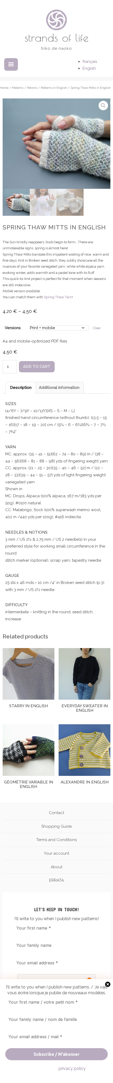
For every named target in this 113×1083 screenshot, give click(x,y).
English (89, 68)
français (90, 61)
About (56, 867)
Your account (56, 853)
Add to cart (36, 366)
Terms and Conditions (56, 839)
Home (4, 88)
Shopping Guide (56, 826)
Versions (13, 327)
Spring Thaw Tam (58, 297)
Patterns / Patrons (24, 88)
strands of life (56, 37)
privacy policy (72, 1068)
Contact (56, 812)
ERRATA (56, 880)
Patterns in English (54, 88)
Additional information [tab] (59, 387)
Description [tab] (21, 387)
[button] (103, 105)
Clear (97, 328)
